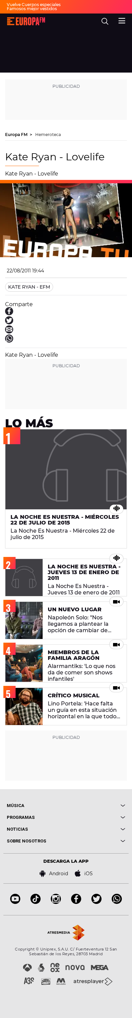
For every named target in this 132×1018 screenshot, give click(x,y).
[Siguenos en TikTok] (35, 902)
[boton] (95, 805)
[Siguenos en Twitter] (96, 902)
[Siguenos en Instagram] (56, 902)
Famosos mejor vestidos (32, 8)
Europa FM (16, 134)
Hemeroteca (48, 134)
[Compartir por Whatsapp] (9, 341)
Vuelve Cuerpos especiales (34, 4)
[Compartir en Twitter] (9, 322)
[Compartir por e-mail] (9, 331)
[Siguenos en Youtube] (15, 902)
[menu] (121, 20)
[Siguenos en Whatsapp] (117, 902)
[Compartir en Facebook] (9, 313)
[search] (105, 21)
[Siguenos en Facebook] (76, 902)
